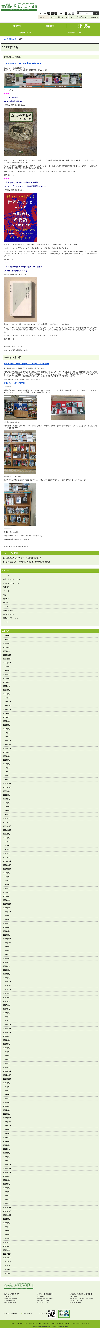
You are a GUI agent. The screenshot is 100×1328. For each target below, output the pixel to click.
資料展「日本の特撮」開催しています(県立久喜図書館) (26, 364)
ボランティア (8, 606)
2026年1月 (7, 651)
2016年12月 (7, 1024)
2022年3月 (7, 814)
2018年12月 (7, 939)
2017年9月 (7, 993)
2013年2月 (7, 1199)
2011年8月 (7, 1269)
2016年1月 (7, 1067)
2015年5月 (7, 1098)
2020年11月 (7, 865)
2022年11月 (7, 787)
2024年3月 (7, 729)
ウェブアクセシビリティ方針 (81, 1323)
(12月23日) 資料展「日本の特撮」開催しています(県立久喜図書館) (26, 562)
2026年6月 (7, 635)
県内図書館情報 (8, 614)
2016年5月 (7, 1052)
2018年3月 (7, 970)
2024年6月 (7, 721)
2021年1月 (7, 857)
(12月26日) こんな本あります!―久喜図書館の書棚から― (23, 558)
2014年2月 (7, 1157)
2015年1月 (7, 1114)
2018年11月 (7, 943)
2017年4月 (7, 1009)
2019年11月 (7, 908)
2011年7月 (7, 1273)
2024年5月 (7, 725)
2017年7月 (7, 1001)
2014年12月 (7, 1118)
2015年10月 (7, 1079)
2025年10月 (7, 663)
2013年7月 (7, 1184)
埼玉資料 (6, 587)
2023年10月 (7, 748)
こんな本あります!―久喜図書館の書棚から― (22, 63)
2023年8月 (7, 756)
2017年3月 (7, 1013)
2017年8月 (7, 997)
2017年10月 (7, 989)
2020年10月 (7, 869)
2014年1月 (7, 1161)
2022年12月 (7, 783)
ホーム (3, 39)
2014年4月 (7, 1149)
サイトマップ (73, 17)
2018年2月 (7, 974)
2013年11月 (7, 1168)
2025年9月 (7, 667)
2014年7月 (7, 1137)
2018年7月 (7, 954)
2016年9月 (7, 1036)
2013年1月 (7, 1203)
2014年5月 (7, 1145)
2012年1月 (7, 1250)
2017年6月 (7, 1005)
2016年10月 (7, 1032)
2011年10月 (7, 1262)
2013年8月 (7, 1180)
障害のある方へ (84, 17)
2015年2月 (7, 1110)
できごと (6, 575)
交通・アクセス (62, 17)
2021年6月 (7, 845)
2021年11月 (7, 826)
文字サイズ (43, 13)
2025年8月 (7, 670)
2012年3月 (7, 1242)
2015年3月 (7, 1106)
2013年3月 (7, 1195)
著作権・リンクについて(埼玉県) (60, 1323)
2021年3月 (7, 853)
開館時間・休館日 (10, 1313)
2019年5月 (7, 931)
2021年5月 (7, 849)
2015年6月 (7, 1094)
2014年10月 (7, 1126)
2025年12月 (7, 655)
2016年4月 (7, 1055)
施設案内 (53, 17)
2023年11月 (7, 744)
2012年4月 (7, 1238)
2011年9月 (7, 1266)
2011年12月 (7, 1254)
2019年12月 (7, 904)
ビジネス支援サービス (11, 583)
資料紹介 (6, 599)
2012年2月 (7, 1246)
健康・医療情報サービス (11, 579)
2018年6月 (7, 958)
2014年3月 (7, 1153)
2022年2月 (7, 818)
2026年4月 (7, 643)
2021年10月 (7, 830)
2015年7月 (7, 1091)
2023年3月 (7, 772)
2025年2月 (7, 694)
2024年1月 (7, 736)
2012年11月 (7, 1211)
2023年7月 (7, 760)
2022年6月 (7, 803)
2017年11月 (7, 985)
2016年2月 (7, 1063)
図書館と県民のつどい (11, 618)
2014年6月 (7, 1141)
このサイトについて (16, 1323)
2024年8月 (7, 713)
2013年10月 (7, 1172)
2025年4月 (7, 686)
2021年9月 (7, 834)
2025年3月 (7, 690)
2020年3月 (7, 892)
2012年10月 (7, 1215)
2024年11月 (7, 705)
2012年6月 (7, 1230)
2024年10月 (7, 709)
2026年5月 (7, 639)
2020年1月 (7, 900)
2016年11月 (7, 1028)
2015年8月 (7, 1087)
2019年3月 (7, 935)
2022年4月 (7, 810)
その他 (5, 622)
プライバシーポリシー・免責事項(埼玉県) (37, 1323)
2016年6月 (7, 1048)
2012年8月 (7, 1223)
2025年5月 (7, 682)
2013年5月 (7, 1192)
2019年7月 (7, 923)
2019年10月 (7, 912)
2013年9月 (7, 1176)
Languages (94, 17)
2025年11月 (7, 659)
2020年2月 (7, 896)
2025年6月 (7, 678)
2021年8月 (7, 838)
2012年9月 (7, 1219)
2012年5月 (7, 1234)
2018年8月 (7, 950)
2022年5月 (7, 807)
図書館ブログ (11, 39)
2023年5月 (7, 764)
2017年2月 (7, 1017)
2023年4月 (7, 768)
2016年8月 (7, 1040)
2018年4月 (7, 966)
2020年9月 (7, 873)
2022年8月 (7, 795)
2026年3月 (7, 647)
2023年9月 (7, 752)
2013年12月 (7, 1164)
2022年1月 (7, 822)
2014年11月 (7, 1122)
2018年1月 (7, 978)
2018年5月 (7, 962)
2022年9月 (7, 791)
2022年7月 (7, 799)
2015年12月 (7, 1071)
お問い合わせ (27, 1313)
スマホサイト (42, 1313)
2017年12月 (7, 982)
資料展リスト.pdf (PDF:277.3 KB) (15, 383)
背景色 (61, 13)
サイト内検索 (78, 13)
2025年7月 (7, 674)
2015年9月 (7, 1083)
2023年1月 (7, 779)
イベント (6, 591)
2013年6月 (7, 1188)
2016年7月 (7, 1044)
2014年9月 (7, 1129)
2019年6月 (7, 927)
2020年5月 (7, 888)
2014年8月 (7, 1133)
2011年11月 (7, 1258)
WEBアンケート (44, 17)
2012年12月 (7, 1207)
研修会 (5, 602)
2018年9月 (7, 947)
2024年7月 (7, 717)
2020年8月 (7, 877)
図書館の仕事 (8, 610)
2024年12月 (7, 701)
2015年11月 (7, 1075)
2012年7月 (7, 1227)
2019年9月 (7, 915)
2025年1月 (7, 698)
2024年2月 (7, 733)
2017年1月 (7, 1020)
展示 (4, 595)
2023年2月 (7, 775)
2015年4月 (7, 1102)
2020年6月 (7, 884)
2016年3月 (7, 1059)
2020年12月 (7, 861)
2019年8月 (7, 919)
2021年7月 (7, 842)
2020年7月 (7, 880)
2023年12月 (7, 740)
